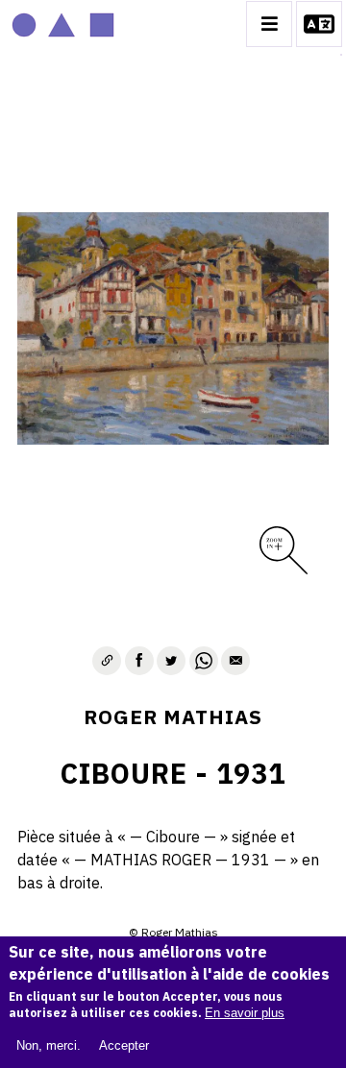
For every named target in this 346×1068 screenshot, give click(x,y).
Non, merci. (48, 1045)
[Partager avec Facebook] (139, 660)
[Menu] (269, 24)
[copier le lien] (106, 660)
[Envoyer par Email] (235, 660)
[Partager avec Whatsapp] (203, 660)
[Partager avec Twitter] (171, 660)
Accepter (124, 1045)
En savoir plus (244, 1013)
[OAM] (63, 24)
